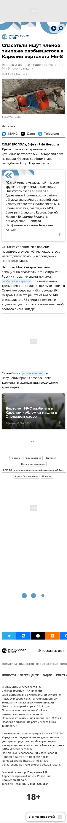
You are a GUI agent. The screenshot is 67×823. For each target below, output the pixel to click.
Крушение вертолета (33, 464)
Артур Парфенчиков (26, 476)
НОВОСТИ (9, 676)
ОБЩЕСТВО (26, 664)
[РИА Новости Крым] (15, 36)
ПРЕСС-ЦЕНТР (29, 676)
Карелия (15, 458)
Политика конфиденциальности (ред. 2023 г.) (31, 718)
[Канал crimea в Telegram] (9, 636)
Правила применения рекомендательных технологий (29, 724)
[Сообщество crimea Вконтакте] (23, 636)
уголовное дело (33, 373)
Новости (47, 476)
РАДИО (47, 676)
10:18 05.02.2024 (11, 74)
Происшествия (33, 458)
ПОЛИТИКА (9, 664)
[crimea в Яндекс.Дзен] (38, 636)
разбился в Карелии (27, 279)
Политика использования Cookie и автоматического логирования (24, 712)
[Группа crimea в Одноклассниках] (52, 636)
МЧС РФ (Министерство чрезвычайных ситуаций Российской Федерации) (34, 470)
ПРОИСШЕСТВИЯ (47, 664)
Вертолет (50, 458)
